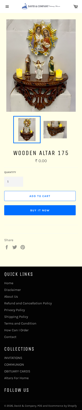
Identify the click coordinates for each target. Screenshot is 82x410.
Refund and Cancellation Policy (28, 303)
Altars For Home (16, 378)
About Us (11, 296)
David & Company (25, 405)
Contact (10, 337)
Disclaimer (12, 290)
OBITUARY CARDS (17, 371)
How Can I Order (16, 330)
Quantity (10, 172)
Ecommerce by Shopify (62, 405)
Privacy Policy (14, 310)
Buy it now (40, 210)
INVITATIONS (13, 358)
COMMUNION (14, 365)
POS (39, 405)
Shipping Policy (16, 317)
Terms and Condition (20, 323)
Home (8, 283)
